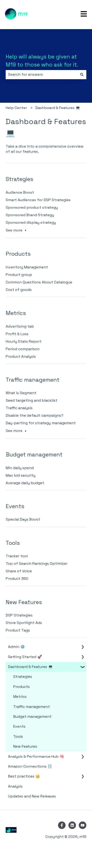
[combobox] (41, 74)
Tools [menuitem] (18, 736)
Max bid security (20, 475)
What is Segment (21, 392)
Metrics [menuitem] (20, 696)
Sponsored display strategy (31, 222)
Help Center (16, 107)
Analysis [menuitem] (15, 786)
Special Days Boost (23, 519)
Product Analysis (21, 356)
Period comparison (23, 348)
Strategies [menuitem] (22, 676)
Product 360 (17, 578)
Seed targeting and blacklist (31, 400)
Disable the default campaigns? (34, 415)
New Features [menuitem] (25, 746)
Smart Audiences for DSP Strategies (38, 199)
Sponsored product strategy (32, 207)
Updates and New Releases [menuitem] (32, 796)
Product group (19, 274)
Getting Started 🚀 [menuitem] (25, 656)
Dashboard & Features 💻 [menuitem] (30, 666)
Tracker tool (17, 556)
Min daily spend (20, 467)
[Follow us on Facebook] (62, 825)
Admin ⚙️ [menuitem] (16, 646)
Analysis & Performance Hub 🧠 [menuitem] (36, 756)
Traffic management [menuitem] (31, 706)
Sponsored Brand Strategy (30, 214)
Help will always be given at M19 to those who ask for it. (42, 60)
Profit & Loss (17, 333)
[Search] (81, 74)
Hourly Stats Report (24, 341)
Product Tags (18, 630)
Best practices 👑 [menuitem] (24, 776)
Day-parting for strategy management (41, 422)
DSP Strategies (19, 615)
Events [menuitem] (19, 726)
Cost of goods (19, 289)
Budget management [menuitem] (32, 716)
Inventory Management (27, 267)
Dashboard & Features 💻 (57, 107)
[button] (82, 647)
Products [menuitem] (21, 686)
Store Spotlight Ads (24, 622)
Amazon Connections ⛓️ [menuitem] (30, 766)
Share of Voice (19, 571)
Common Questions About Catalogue (39, 282)
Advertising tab (20, 326)
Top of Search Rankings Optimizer (36, 563)
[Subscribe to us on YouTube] (82, 825)
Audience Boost (20, 192)
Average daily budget (25, 482)
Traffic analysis (19, 407)
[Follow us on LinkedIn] (72, 825)
